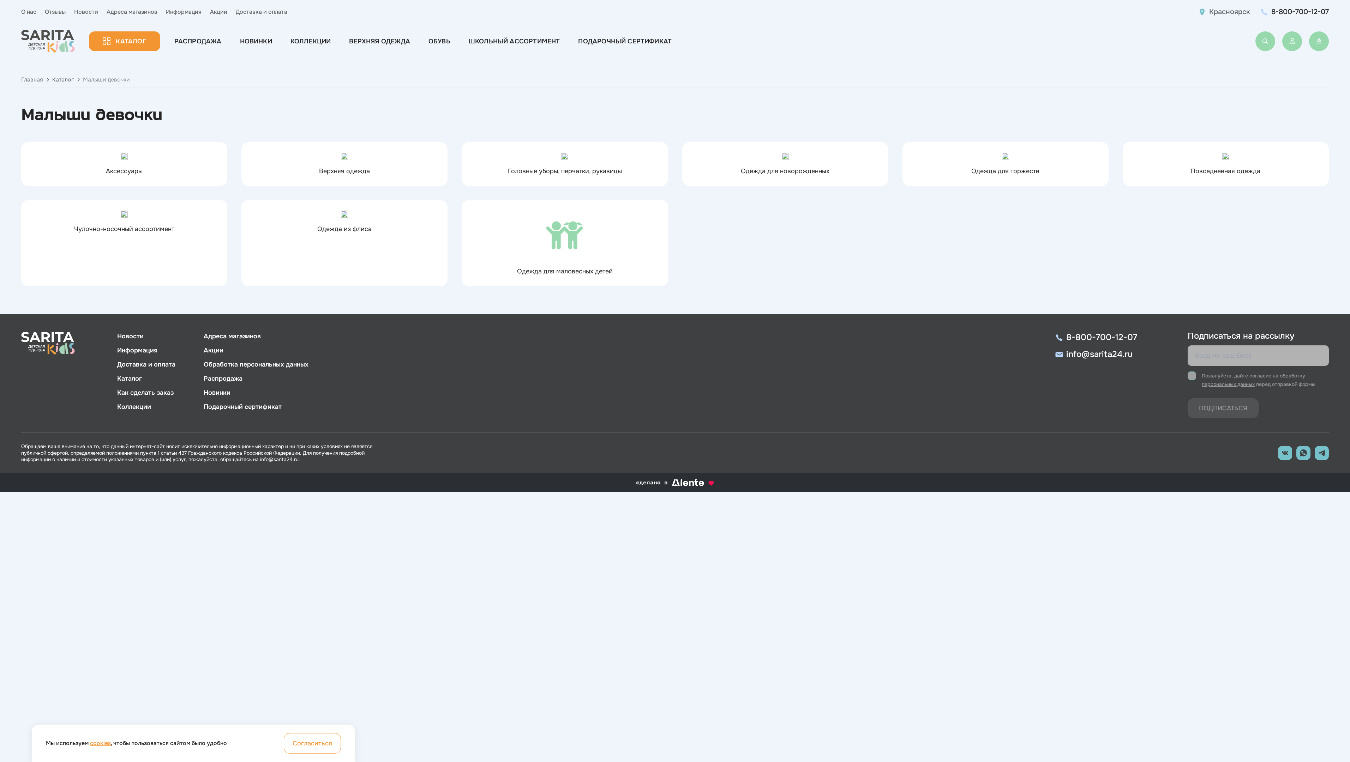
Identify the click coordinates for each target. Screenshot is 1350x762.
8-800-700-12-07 (1300, 11)
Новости (86, 12)
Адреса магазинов (132, 12)
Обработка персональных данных (256, 364)
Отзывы (55, 12)
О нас (28, 12)
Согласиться (312, 743)
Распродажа (198, 41)
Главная (32, 79)
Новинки (256, 41)
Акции (218, 12)
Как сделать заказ (145, 393)
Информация (184, 12)
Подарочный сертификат (625, 41)
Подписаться (1223, 408)
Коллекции (310, 41)
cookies (100, 743)
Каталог (131, 41)
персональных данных (1228, 384)
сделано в (666, 482)
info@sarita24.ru (1099, 354)
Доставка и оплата (261, 12)
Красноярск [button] (1229, 11)
